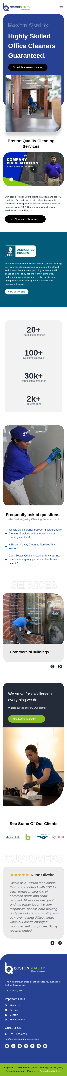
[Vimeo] (45, 1046)
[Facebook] (7, 1046)
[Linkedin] (32, 1046)
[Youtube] (20, 1046)
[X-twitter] (26, 1046)
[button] (61, 7)
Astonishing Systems (50, 1071)
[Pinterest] (39, 1046)
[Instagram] (13, 1046)
